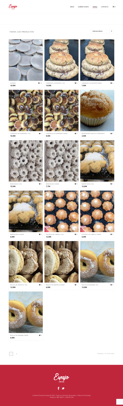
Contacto (104, 7)
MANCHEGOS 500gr (52, 184)
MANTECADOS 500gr (17, 234)
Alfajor (13, 83)
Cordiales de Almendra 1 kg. (20, 133)
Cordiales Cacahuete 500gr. (92, 83)
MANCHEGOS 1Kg (16, 184)
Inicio (72, 7)
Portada (104, 22)
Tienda (95, 7)
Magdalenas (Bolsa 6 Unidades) (93, 133)
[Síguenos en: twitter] (63, 388)
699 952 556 (69, 397)
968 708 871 (60, 397)
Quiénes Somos (83, 7)
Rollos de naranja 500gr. (19, 335)
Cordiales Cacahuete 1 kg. (55, 83)
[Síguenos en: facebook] (58, 388)
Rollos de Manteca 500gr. (55, 285)
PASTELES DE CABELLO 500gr (91, 234)
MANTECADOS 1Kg (88, 184)
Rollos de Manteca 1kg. (19, 285)
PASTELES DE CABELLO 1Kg (55, 234)
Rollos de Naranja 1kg (90, 285)
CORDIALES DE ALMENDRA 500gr (56, 133)
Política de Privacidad (84, 395)
